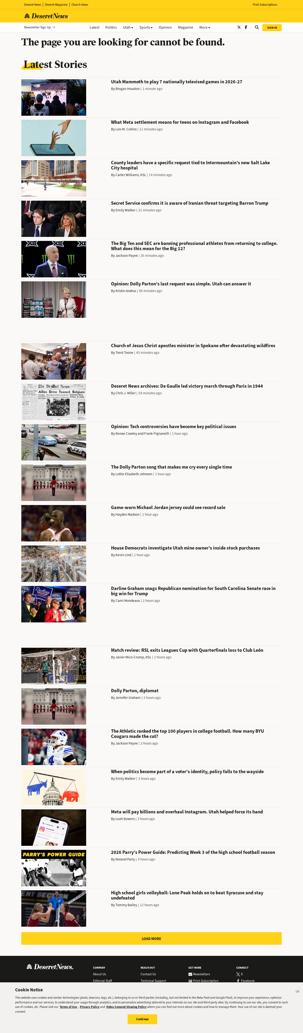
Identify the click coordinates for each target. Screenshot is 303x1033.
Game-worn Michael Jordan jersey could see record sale (168, 507)
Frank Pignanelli (156, 433)
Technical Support (153, 981)
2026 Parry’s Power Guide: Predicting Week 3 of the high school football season (193, 852)
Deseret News (32, 5)
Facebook (248, 981)
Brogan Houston (128, 88)
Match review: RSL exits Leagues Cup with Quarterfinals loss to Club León (187, 650)
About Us (99, 974)
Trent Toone (124, 352)
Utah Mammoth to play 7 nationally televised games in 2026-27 (176, 82)
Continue (142, 1019)
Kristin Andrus (126, 290)
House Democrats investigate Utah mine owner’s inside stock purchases (185, 548)
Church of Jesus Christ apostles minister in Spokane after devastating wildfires (193, 345)
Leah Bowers (125, 818)
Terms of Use (68, 1007)
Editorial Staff (102, 981)
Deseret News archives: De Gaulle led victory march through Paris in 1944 (187, 386)
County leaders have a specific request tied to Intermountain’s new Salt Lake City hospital (190, 165)
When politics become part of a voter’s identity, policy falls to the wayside (187, 771)
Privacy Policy (89, 1007)
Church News (79, 5)
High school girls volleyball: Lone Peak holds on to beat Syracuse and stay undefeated (187, 895)
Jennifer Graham (128, 697)
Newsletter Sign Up (37, 27)
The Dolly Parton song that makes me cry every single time (171, 467)
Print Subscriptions (265, 5)
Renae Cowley (126, 433)
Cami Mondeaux (128, 600)
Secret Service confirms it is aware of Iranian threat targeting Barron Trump (189, 203)
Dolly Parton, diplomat (135, 690)
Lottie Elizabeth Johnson (134, 474)
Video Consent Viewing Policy (126, 1007)
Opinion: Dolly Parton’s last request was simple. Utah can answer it (181, 284)
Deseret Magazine (56, 5)
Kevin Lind (123, 555)
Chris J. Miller (126, 393)
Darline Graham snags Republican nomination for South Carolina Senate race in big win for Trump (193, 591)
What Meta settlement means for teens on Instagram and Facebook (180, 122)
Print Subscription (205, 981)
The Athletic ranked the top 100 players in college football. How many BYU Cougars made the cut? (187, 734)
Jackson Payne (127, 255)
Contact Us (148, 974)
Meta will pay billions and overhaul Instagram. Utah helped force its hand (187, 812)
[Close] (298, 992)
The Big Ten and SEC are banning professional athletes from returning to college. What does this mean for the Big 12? (194, 246)
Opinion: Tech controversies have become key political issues (173, 426)
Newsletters (201, 974)
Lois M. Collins (126, 129)
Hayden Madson (127, 514)
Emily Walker (125, 210)
